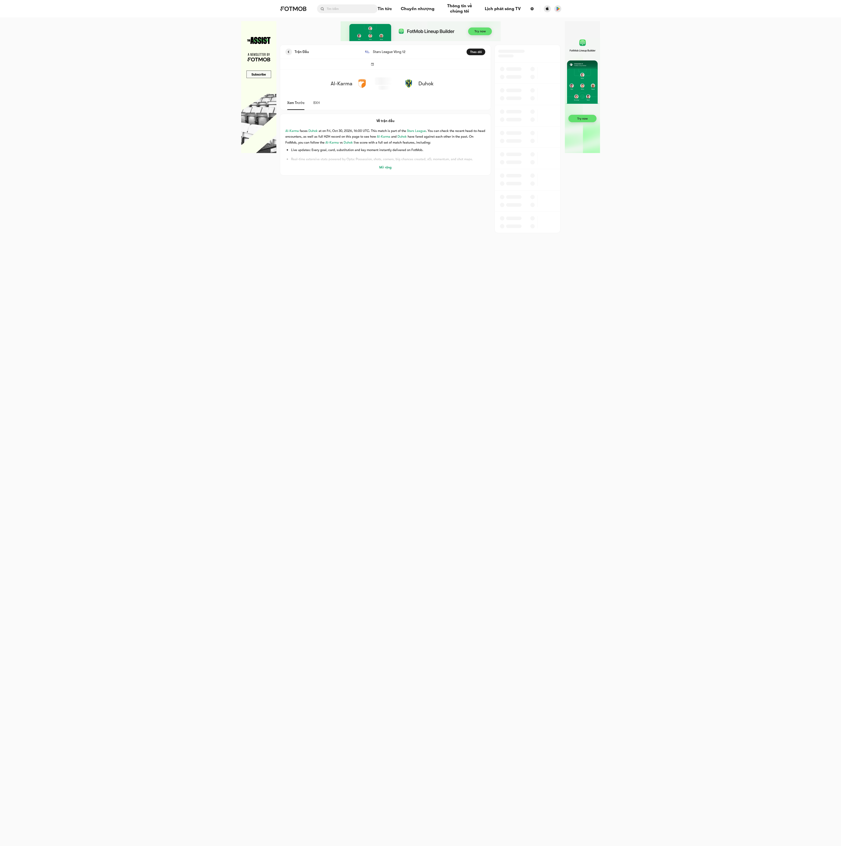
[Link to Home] (293, 9)
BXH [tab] (316, 103)
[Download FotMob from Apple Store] (547, 8)
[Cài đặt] (532, 8)
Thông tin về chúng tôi (459, 8)
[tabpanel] (420, 139)
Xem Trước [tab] (296, 103)
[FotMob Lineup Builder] (421, 31)
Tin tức (385, 9)
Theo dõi (476, 52)
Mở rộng (385, 167)
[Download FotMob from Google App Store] (557, 8)
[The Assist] (258, 87)
